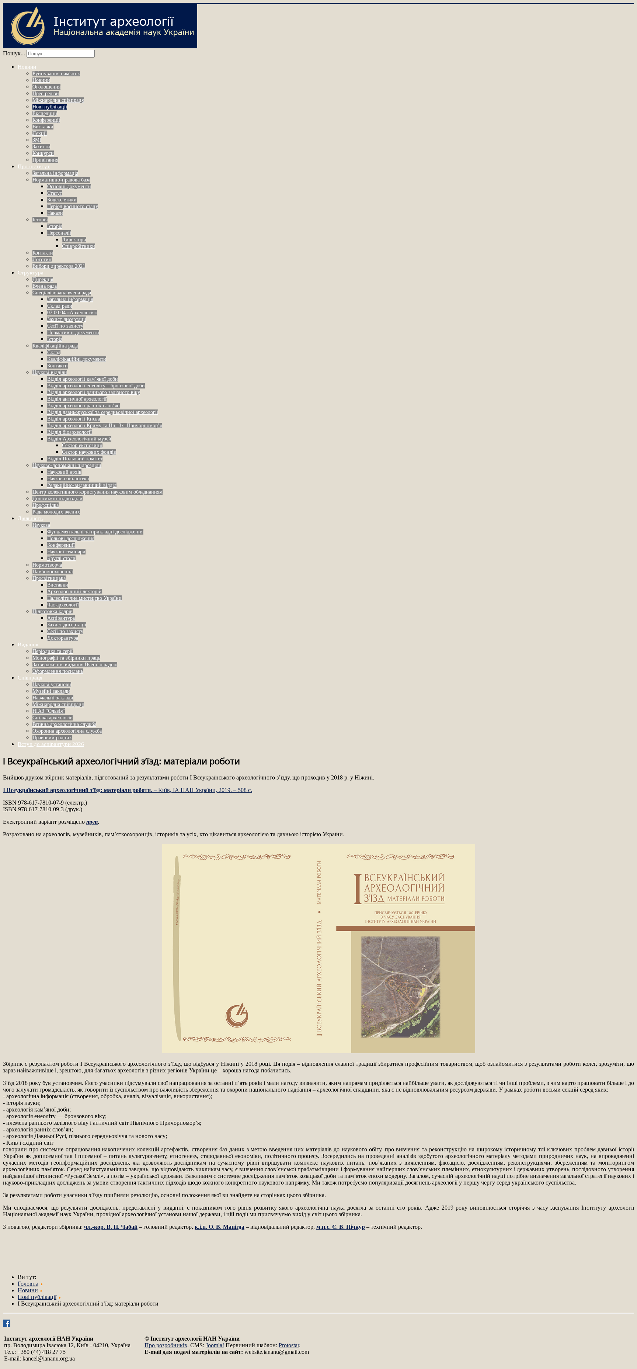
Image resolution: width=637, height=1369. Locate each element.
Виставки (42, 126)
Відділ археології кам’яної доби (82, 379)
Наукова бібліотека (68, 478)
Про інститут (34, 166)
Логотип (42, 259)
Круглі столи (61, 558)
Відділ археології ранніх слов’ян (83, 405)
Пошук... (14, 53)
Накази (55, 213)
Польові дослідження (70, 538)
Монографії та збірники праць (66, 658)
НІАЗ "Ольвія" (48, 711)
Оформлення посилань (57, 671)
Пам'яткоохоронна (52, 571)
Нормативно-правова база (61, 180)
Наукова (41, 525)
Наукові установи (51, 684)
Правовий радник (52, 737)
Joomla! (215, 1345)
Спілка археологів (52, 717)
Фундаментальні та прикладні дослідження (95, 532)
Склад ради (59, 306)
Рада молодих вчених (56, 512)
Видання (28, 644)
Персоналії (59, 233)
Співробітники (78, 246)
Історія (40, 219)
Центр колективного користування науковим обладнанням (97, 492)
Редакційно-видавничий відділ (81, 485)
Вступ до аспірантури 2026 (51, 744)
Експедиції (44, 113)
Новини (27, 67)
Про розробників (166, 1345)
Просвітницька (49, 578)
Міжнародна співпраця (58, 100)
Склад (53, 352)
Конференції (46, 120)
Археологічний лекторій (74, 591)
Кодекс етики (62, 200)
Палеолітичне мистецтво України (84, 598)
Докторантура (62, 638)
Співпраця (30, 678)
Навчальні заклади (52, 698)
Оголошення (46, 87)
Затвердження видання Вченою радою (74, 664)
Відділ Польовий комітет (74, 458)
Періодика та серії (52, 651)
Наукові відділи (49, 372)
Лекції (39, 133)
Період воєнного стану (72, 206)
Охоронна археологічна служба (67, 731)
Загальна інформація (55, 173)
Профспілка (45, 505)
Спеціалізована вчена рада (61, 292)
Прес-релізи (45, 93)
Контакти (42, 253)
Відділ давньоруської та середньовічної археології (102, 412)
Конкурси (43, 153)
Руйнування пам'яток (56, 73)
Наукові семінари (66, 551)
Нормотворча (47, 565)
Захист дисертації (66, 319)
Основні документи (69, 186)
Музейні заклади (51, 691)
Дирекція (42, 279)
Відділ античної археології (77, 399)
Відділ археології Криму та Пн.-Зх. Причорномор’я (104, 425)
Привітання (45, 160)
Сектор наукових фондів (89, 452)
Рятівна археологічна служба (64, 724)
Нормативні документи (73, 332)
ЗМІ (36, 140)
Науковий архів (64, 472)
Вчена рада (44, 286)
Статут (54, 193)
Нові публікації (49, 107)
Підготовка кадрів (52, 611)
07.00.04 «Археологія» (72, 312)
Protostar (289, 1345)
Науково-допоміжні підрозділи (66, 465)
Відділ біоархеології (69, 432)
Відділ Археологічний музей (79, 439)
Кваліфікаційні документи (76, 359)
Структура (30, 273)
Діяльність (30, 518)
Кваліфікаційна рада (55, 346)
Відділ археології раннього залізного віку (93, 392)
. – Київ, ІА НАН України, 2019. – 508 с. (127, 790)
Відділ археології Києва (73, 419)
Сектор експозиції (82, 445)
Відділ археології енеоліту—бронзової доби (96, 385)
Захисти (41, 146)
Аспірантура (61, 618)
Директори (74, 239)
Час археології (63, 605)
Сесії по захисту (65, 326)
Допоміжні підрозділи (57, 498)
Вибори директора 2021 (58, 266)
